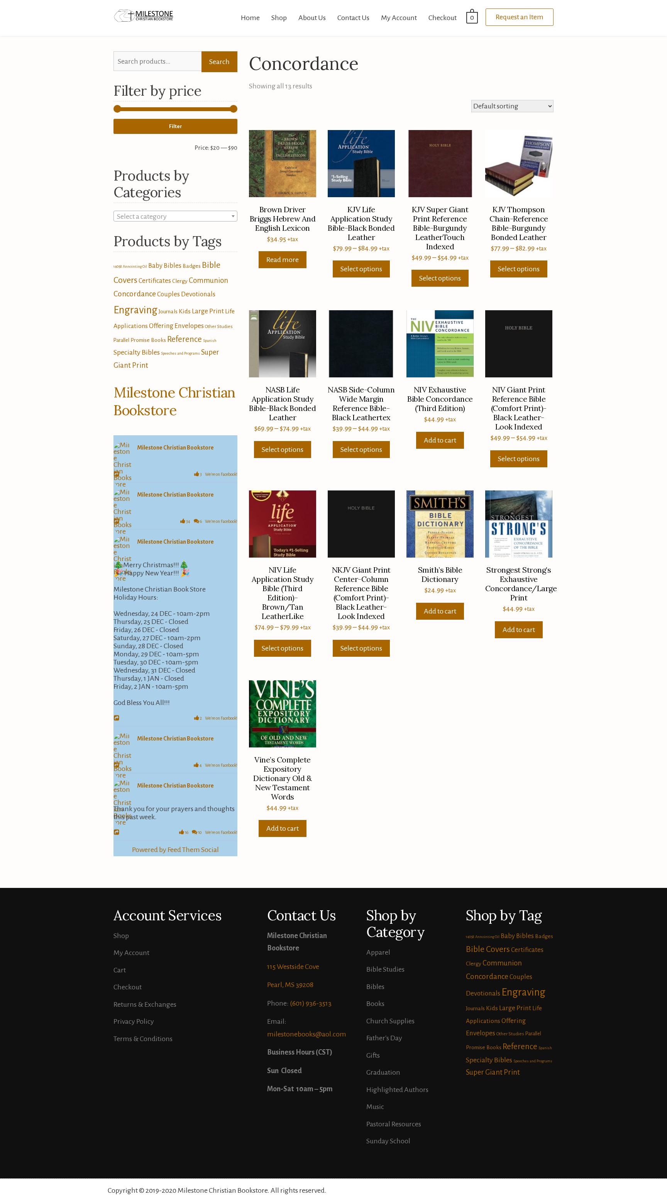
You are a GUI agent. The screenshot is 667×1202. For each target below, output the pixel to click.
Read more (282, 260)
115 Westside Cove (293, 966)
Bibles (375, 987)
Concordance (134, 294)
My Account (399, 18)
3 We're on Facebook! (218, 474)
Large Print (208, 311)
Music (375, 1107)
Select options (361, 269)
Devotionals (198, 294)
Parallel (121, 340)
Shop (279, 18)
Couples (168, 294)
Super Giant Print (493, 1072)
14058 (117, 266)
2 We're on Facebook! (218, 718)
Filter (175, 126)
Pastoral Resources (393, 1124)
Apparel (378, 952)
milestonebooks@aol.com (306, 1034)
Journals (168, 311)
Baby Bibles (164, 265)
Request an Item (519, 17)
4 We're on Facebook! (218, 765)
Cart (119, 970)
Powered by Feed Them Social (175, 850)
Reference (184, 339)
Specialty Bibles (136, 352)
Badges (192, 266)
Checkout (442, 18)
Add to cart (440, 440)
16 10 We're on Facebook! (210, 832)
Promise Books (148, 340)
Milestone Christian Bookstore (174, 401)
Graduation (383, 1072)
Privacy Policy (133, 1021)
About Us (312, 18)
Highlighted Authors (397, 1090)
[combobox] (175, 216)
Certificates (155, 280)
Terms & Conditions (143, 1039)
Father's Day (384, 1038)
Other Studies (219, 326)
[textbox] (175, 216)
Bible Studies (385, 969)
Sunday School (388, 1141)
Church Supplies (390, 1021)
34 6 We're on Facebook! (211, 521)
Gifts (373, 1055)
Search (219, 62)
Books (375, 1004)
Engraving (135, 310)
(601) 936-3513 (311, 1003)
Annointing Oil (135, 266)
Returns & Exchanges (144, 1004)
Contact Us (353, 18)
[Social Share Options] (117, 474)
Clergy (180, 281)
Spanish (210, 340)
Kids (185, 311)
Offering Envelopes (176, 326)
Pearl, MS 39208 (290, 985)
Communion (208, 280)
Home (250, 18)
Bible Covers (488, 949)
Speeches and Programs (180, 353)
